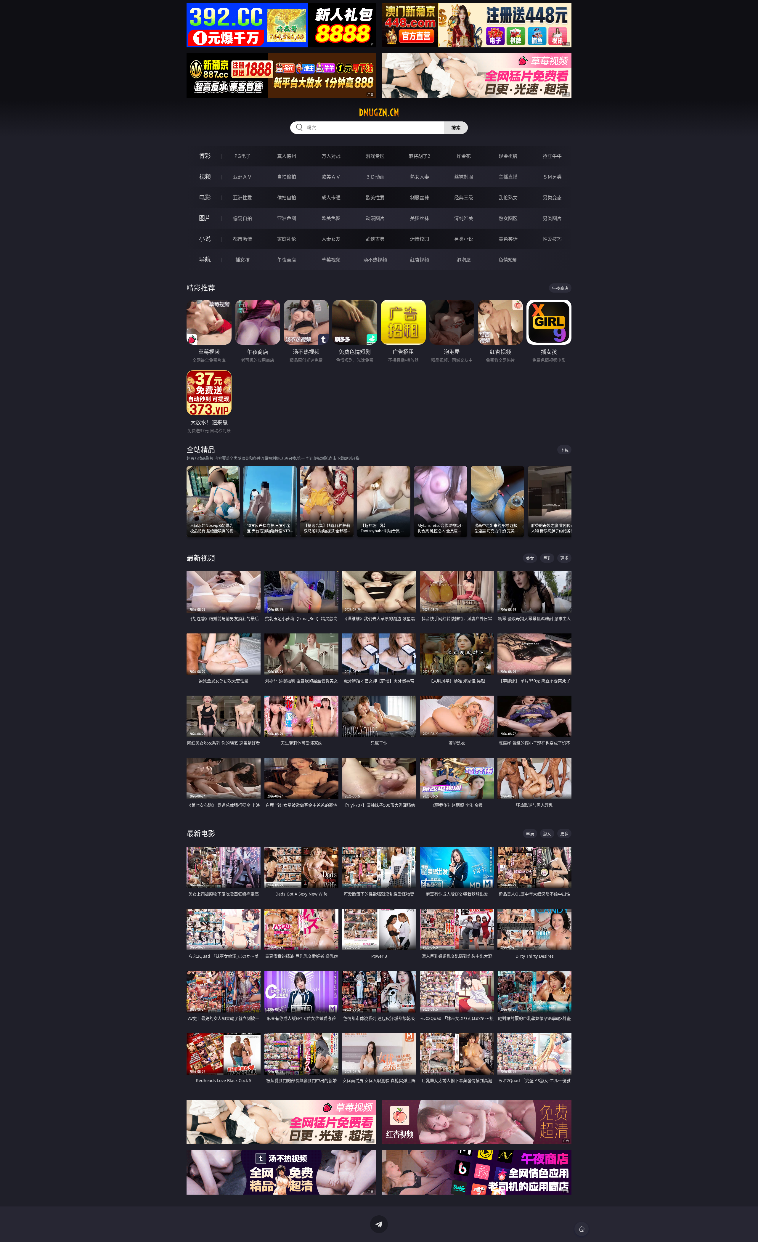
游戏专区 (375, 156)
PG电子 (242, 156)
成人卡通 (331, 197)
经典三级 (463, 197)
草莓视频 (331, 259)
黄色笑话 (508, 239)
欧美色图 (331, 218)
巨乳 (547, 558)
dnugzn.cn (379, 112)
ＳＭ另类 (552, 177)
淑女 (547, 833)
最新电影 (201, 833)
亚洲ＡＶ (242, 177)
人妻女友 (331, 239)
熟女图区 (508, 218)
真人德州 (286, 156)
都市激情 (242, 239)
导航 (205, 260)
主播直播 (508, 177)
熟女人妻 (419, 177)
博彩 (205, 156)
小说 (205, 239)
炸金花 (464, 156)
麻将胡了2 (419, 156)
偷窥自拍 (242, 218)
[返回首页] (581, 1229)
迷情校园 (419, 239)
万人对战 (331, 156)
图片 (205, 218)
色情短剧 (508, 259)
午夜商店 (286, 259)
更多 (564, 558)
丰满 (530, 833)
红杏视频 (419, 259)
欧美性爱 (375, 197)
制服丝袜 (419, 197)
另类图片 (552, 218)
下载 (564, 449)
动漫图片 (375, 218)
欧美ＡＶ (331, 177)
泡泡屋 (464, 259)
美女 (530, 558)
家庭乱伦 (286, 239)
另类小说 (463, 239)
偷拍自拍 (286, 197)
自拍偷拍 (286, 177)
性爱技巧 (552, 239)
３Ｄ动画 (375, 177)
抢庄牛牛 (552, 156)
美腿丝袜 (419, 218)
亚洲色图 (286, 218)
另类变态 (552, 197)
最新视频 (201, 558)
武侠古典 (375, 239)
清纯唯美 (463, 218)
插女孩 (242, 259)
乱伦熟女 (508, 197)
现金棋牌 (508, 156)
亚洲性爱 (242, 197)
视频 (205, 177)
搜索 (456, 127)
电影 (205, 197)
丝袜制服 (463, 177)
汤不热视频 (375, 259)
